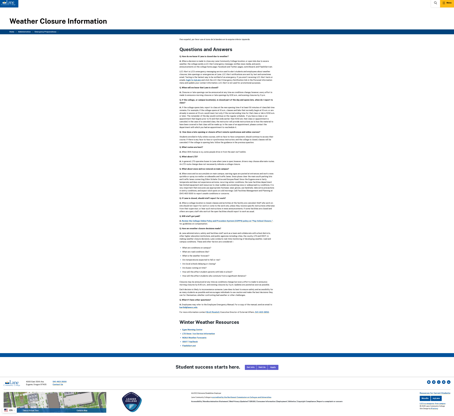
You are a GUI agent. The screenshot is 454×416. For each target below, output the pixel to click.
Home (11, 32)
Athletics (292, 401)
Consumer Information (266, 401)
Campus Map (82, 410)
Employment (282, 401)
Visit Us (262, 367)
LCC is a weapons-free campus (432, 404)
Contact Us (58, 384)
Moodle (425, 398)
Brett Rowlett (213, 312)
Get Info (251, 367)
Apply (273, 367)
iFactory (434, 409)
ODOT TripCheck (190, 342)
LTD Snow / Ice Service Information (198, 334)
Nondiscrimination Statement (215, 401)
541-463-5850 (262, 312)
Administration (24, 32)
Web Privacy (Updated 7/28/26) (242, 401)
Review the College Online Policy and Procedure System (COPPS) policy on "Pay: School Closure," (227, 221)
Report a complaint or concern (330, 401)
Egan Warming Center (192, 330)
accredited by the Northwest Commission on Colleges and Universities (241, 397)
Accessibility (196, 401)
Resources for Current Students (435, 393)
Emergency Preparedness (45, 32)
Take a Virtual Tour (31, 410)
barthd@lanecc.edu (188, 307)
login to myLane (193, 80)
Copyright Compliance (306, 401)
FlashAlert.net (189, 346)
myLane (436, 398)
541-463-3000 (60, 382)
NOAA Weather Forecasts (194, 338)
